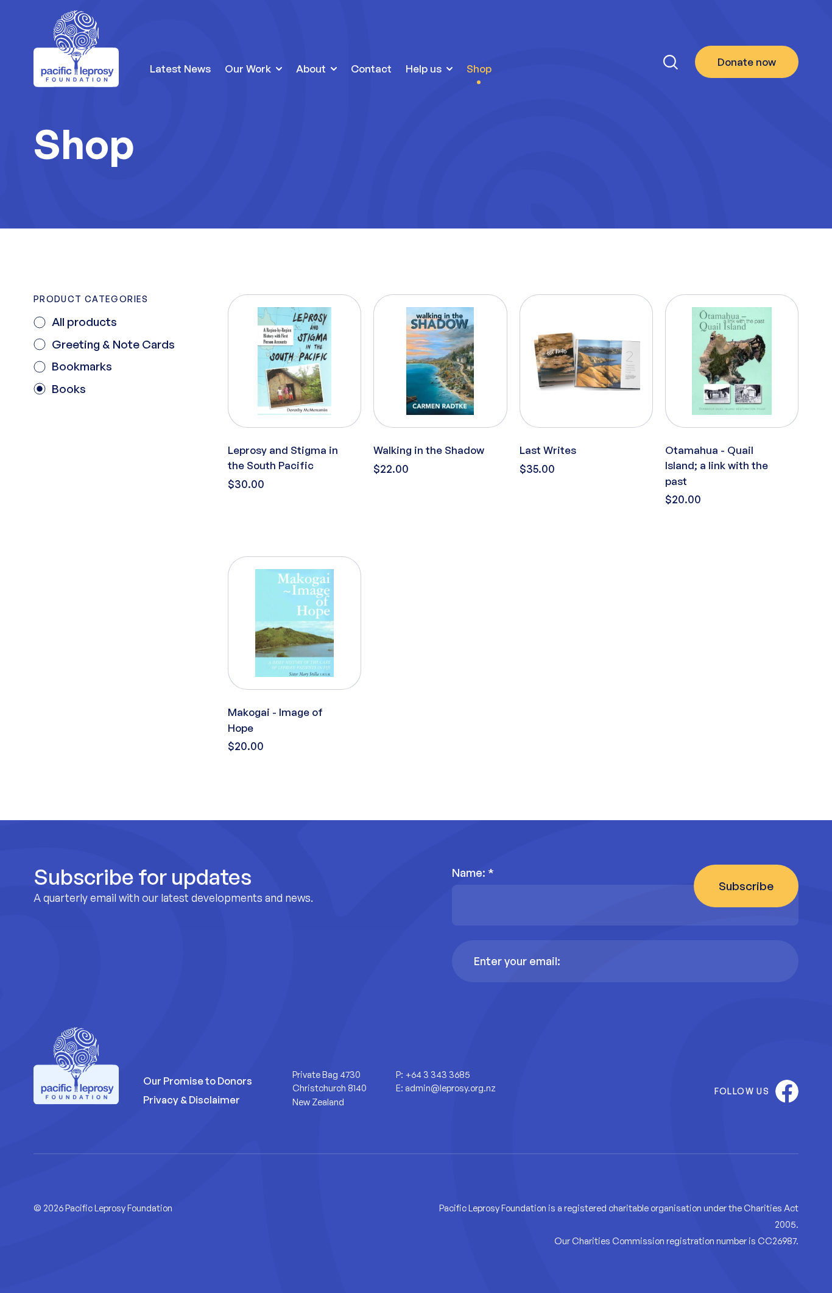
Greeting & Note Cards (113, 344)
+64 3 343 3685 (437, 1074)
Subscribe (746, 886)
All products (84, 321)
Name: (473, 872)
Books (69, 388)
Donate (746, 61)
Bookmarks (82, 366)
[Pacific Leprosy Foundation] (76, 49)
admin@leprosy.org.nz (450, 1088)
